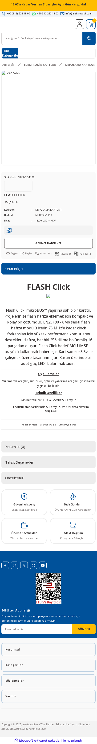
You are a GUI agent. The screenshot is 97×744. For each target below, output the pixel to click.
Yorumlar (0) (15, 446)
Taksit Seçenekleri (19, 462)
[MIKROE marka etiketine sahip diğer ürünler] (18, 186)
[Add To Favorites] (12, 253)
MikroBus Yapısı (48, 424)
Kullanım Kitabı (30, 424)
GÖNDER (84, 629)
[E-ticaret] (48, 740)
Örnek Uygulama (67, 424)
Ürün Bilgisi (14, 268)
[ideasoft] (23, 741)
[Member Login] (79, 24)
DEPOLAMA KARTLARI (48, 209)
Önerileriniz (14, 477)
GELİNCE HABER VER (48, 243)
